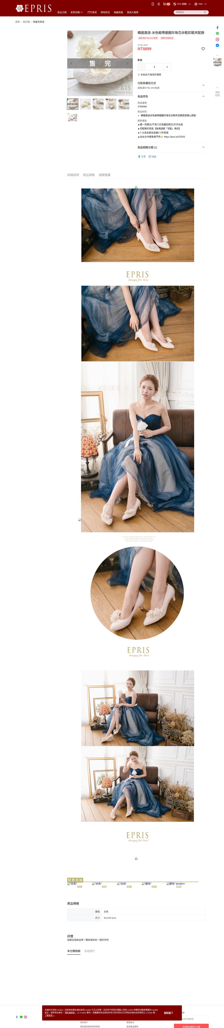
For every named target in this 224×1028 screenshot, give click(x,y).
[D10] (176, 883)
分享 (143, 156)
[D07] (97, 883)
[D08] (122, 883)
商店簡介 (84, 1022)
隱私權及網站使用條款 (90, 1027)
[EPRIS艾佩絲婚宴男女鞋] (33, 8)
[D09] (146, 883)
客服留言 (130, 1022)
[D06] (72, 883)
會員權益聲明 (132, 1027)
